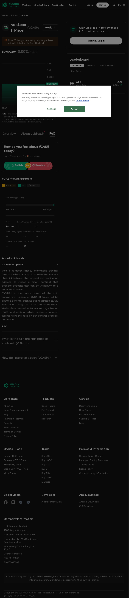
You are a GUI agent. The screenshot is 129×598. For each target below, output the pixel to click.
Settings (51, 109)
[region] (64, 101)
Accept (74, 109)
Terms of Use (82, 100)
